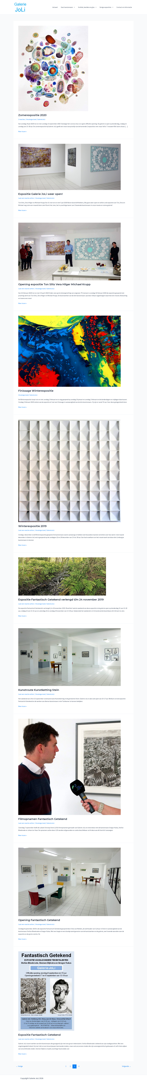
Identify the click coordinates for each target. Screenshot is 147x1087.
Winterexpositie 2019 (32, 526)
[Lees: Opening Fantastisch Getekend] (69, 882)
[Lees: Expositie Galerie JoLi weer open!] (69, 167)
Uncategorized (31, 119)
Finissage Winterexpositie (35, 390)
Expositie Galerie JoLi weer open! (40, 194)
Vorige (19, 1066)
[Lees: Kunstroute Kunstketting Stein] (69, 657)
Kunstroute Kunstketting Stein (38, 690)
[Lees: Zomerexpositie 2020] (53, 68)
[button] (74, 7)
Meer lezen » (22, 131)
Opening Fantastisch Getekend (39, 920)
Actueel (55, 7)
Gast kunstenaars (67, 7)
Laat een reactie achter (26, 198)
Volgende (126, 1066)
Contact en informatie (124, 7)
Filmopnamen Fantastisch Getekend (42, 819)
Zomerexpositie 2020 (32, 115)
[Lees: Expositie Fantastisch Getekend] (46, 991)
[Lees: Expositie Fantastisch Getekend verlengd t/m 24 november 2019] (62, 576)
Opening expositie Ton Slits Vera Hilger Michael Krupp (54, 284)
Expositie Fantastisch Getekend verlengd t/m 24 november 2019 (61, 599)
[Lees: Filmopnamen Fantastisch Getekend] (69, 767)
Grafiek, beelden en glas (86, 7)
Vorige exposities (105, 7)
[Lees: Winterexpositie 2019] (69, 471)
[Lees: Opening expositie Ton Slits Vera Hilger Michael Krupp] (69, 251)
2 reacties (21, 119)
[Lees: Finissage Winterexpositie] (69, 351)
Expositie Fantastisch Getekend (39, 1034)
